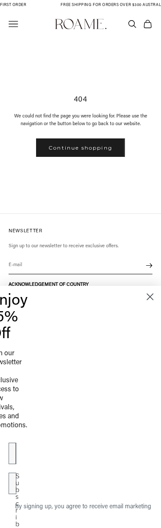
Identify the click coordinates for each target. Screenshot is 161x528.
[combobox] (18, 453)
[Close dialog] (150, 296)
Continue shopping (80, 147)
